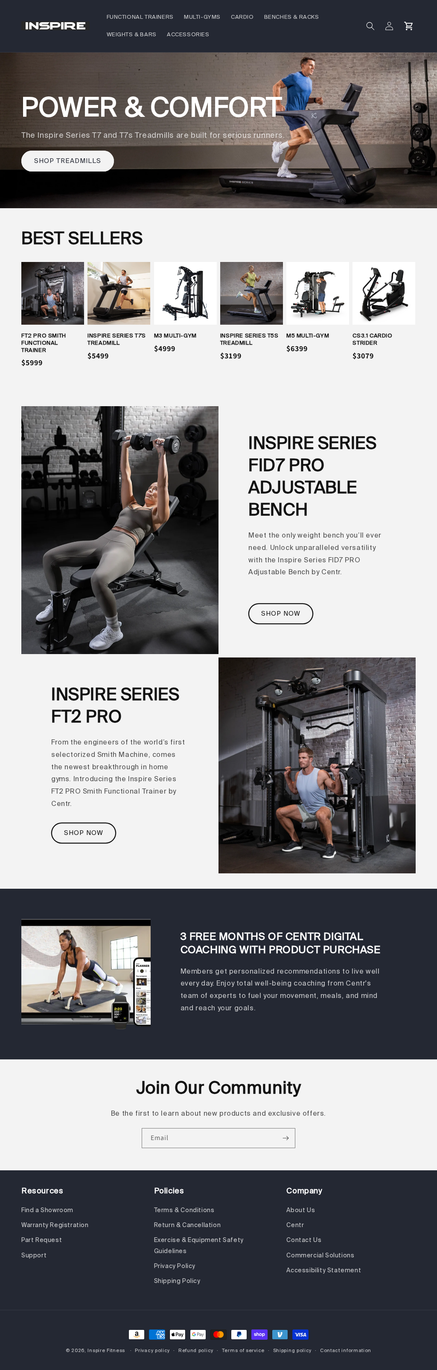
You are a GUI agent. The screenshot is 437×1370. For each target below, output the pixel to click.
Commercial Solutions (320, 1255)
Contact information (345, 1350)
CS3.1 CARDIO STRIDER (372, 339)
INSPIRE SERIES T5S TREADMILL (249, 339)
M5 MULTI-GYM (307, 335)
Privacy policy (152, 1350)
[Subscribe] (285, 1138)
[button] (370, 26)
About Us (300, 1210)
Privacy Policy (174, 1265)
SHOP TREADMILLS (67, 160)
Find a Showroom (47, 1210)
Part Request (41, 1239)
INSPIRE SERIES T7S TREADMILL (116, 339)
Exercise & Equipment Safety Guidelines (199, 1245)
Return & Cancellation (187, 1225)
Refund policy (195, 1350)
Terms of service (243, 1350)
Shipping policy (292, 1350)
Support (34, 1255)
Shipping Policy (177, 1280)
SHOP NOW (280, 613)
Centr (295, 1225)
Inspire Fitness (106, 1350)
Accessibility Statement (323, 1270)
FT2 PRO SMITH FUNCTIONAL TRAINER (43, 342)
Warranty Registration (55, 1225)
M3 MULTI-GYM (175, 335)
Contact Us (303, 1239)
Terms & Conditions (184, 1210)
